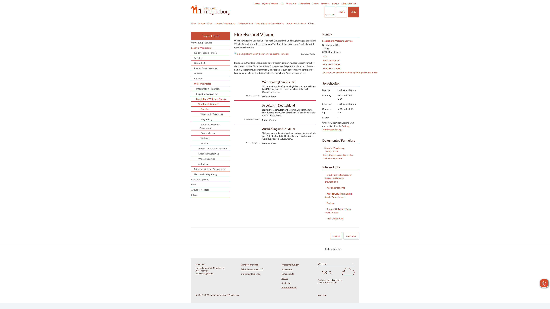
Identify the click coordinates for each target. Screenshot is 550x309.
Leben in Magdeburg (225, 23)
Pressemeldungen (290, 264)
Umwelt (198, 73)
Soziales (198, 58)
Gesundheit (200, 63)
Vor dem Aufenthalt (296, 23)
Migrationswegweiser (207, 93)
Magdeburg (206, 119)
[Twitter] (344, 248)
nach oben (351, 235)
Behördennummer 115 (252, 269)
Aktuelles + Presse (200, 189)
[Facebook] (348, 248)
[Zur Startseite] (210, 10)
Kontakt (335, 3)
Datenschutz (304, 3)
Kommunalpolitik (199, 179)
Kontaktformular (331, 60)
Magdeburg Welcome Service (270, 23)
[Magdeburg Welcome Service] (339, 56)
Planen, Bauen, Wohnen (206, 68)
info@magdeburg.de (250, 273)
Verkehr (198, 78)
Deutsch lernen (208, 133)
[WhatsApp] (355, 248)
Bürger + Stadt (205, 23)
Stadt (194, 184)
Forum (316, 3)
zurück (336, 235)
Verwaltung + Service (201, 42)
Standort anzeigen (250, 264)
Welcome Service (206, 158)
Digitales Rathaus (270, 3)
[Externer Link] (304, 12)
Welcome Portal (245, 23)
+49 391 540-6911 (331, 64)
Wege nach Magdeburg (212, 114)
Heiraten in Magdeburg (205, 174)
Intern (194, 194)
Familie (204, 143)
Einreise (312, 23)
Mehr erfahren (274, 94)
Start (193, 23)
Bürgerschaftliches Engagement (209, 169)
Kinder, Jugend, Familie (205, 52)
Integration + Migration (207, 88)
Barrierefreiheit (349, 3)
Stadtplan (325, 3)
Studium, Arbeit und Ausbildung (210, 126)
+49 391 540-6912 (331, 68)
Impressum (291, 3)
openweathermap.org (333, 280)
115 (282, 3)
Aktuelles (203, 164)
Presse (257, 3)
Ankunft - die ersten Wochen (212, 148)
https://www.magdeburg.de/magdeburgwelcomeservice (349, 72)
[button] (275, 54)
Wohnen (205, 138)
